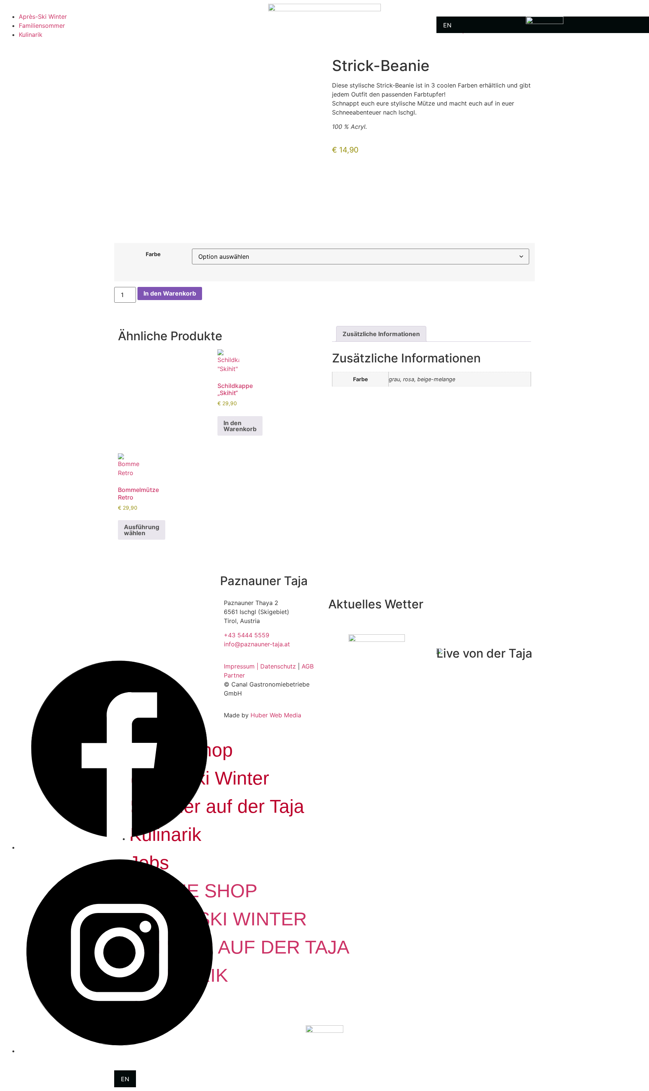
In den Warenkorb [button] (240, 426)
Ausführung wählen (141, 530)
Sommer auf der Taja (239, 947)
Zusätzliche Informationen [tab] (381, 334)
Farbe (153, 254)
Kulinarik (30, 34)
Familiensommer (42, 25)
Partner (234, 675)
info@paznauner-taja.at (257, 644)
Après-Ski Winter (43, 16)
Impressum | (242, 666)
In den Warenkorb (169, 293)
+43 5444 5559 (246, 635)
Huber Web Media (276, 715)
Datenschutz (278, 666)
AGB (308, 666)
